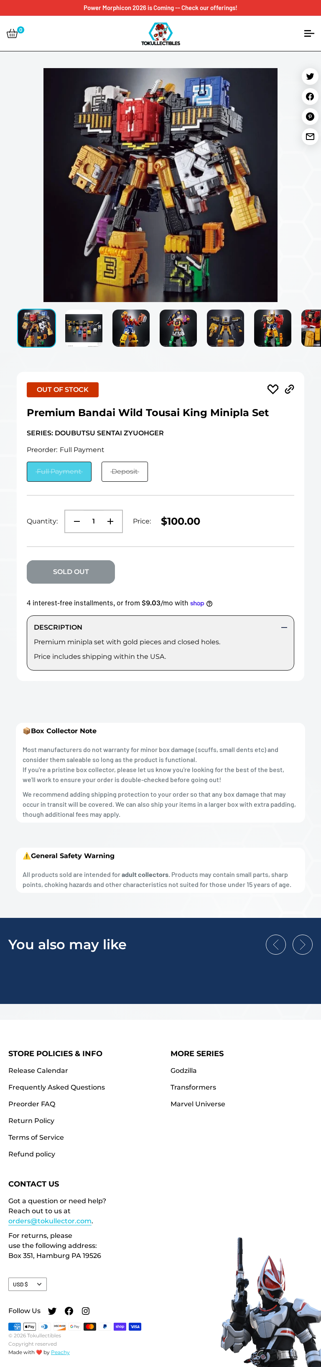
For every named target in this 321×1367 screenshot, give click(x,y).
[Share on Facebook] (310, 96)
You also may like (67, 944)
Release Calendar (38, 1071)
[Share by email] (310, 136)
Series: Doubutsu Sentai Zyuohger (95, 433)
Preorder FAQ (31, 1104)
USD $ (20, 1284)
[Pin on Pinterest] (310, 116)
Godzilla (184, 1071)
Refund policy (31, 1154)
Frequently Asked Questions (56, 1087)
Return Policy (31, 1121)
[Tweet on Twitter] (310, 76)
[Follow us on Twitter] (52, 1312)
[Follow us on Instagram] (86, 1312)
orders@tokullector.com (50, 1221)
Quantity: (42, 521)
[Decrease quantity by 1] (74, 521)
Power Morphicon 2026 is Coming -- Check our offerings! (160, 7)
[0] (12, 33)
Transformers (193, 1087)
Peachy (60, 1352)
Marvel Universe (198, 1104)
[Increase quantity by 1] (113, 521)
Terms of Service (36, 1137)
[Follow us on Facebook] (69, 1312)
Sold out (71, 572)
